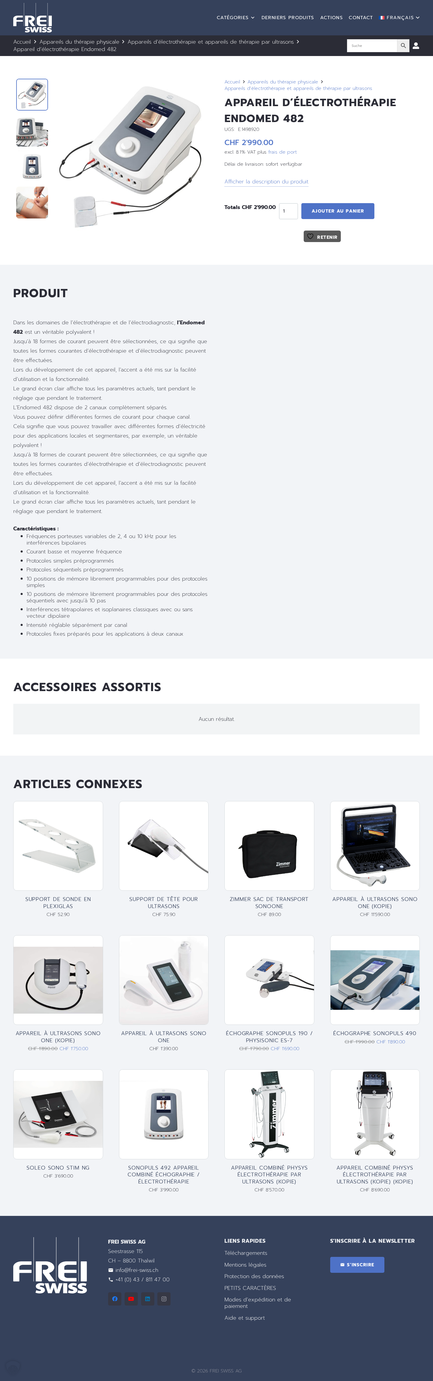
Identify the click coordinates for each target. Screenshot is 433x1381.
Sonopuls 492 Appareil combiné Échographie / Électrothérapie (164, 1175)
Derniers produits (288, 17)
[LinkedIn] (147, 1299)
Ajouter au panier (338, 211)
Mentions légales (245, 1265)
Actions (331, 17)
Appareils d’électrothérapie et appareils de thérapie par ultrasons (211, 42)
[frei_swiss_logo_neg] (32, 17)
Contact (361, 17)
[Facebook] (114, 1299)
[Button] (416, 46)
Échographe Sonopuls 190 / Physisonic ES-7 (269, 1036)
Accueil (22, 42)
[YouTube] (131, 1299)
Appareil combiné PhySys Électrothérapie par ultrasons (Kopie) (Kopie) (374, 1175)
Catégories (233, 17)
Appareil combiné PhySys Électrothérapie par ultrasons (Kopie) (269, 1175)
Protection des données (254, 1276)
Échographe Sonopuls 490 (375, 1033)
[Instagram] (164, 1299)
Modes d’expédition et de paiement (257, 1302)
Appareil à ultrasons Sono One (163, 1036)
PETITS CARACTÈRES (250, 1288)
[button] (399, 17)
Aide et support (244, 1318)
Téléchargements (245, 1253)
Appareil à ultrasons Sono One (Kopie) (375, 902)
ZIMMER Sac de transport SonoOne (269, 902)
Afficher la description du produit (266, 181)
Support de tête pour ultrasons (163, 902)
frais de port (282, 152)
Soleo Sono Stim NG (58, 1168)
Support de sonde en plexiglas (58, 902)
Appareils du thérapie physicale (79, 42)
